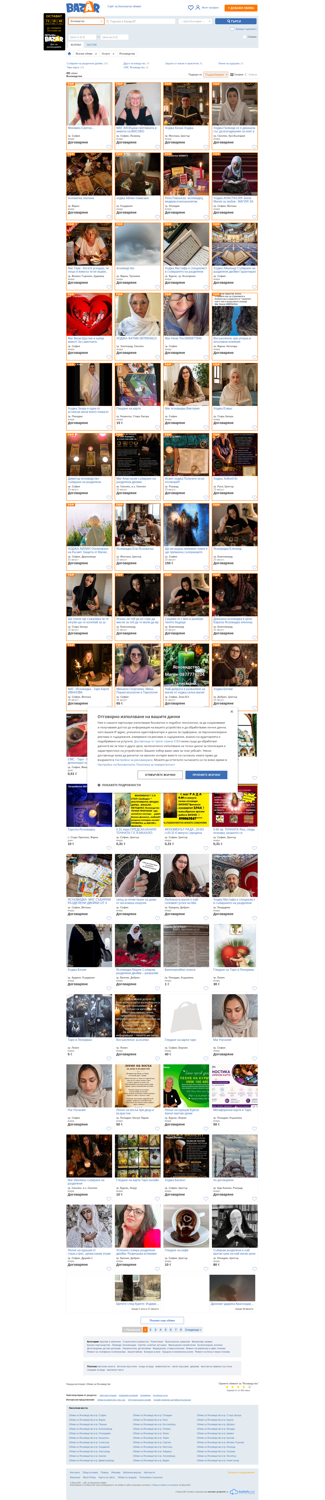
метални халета (106, 1366)
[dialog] (162, 750)
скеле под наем (180, 1366)
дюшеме (194, 1366)
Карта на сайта (107, 1477)
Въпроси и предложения (241, 1472)
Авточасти (149, 1472)
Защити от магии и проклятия (184, 63)
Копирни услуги (152, 1352)
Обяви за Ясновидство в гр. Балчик (215, 1438)
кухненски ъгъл (160, 1395)
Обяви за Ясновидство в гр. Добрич (216, 1424)
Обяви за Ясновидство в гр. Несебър (216, 1456)
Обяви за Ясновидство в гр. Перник (88, 1424)
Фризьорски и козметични (182, 1345)
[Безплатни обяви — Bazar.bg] (83, 7)
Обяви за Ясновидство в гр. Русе (150, 1420)
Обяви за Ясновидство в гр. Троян (151, 1433)
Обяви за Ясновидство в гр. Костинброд (154, 1424)
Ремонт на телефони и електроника (106, 1352)
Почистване (156, 1341)
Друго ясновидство (136, 63)
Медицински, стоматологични (168, 1348)
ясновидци (145, 1395)
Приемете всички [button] (206, 775)
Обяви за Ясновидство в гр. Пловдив (152, 1415)
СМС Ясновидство (136, 67)
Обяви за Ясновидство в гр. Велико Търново (220, 1442)
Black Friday (89, 1477)
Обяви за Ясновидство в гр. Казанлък (89, 1438)
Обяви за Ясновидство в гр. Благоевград (90, 1429)
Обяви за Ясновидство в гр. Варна (87, 1420)
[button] (119, 785)
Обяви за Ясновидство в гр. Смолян (152, 1442)
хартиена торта (115, 1370)
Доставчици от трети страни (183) (157, 741)
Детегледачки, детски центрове (104, 1348)
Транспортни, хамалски (177, 1341)
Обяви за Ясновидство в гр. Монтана (152, 1447)
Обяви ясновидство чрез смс (111, 1400)
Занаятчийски (134, 1352)
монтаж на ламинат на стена (216, 1366)
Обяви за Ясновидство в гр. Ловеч (151, 1438)
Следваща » (193, 1329)
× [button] (231, 711)
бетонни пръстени (127, 1366)
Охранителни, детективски (136, 1348)
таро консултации (107, 1395)
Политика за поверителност (155, 764)
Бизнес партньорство (98, 1345)
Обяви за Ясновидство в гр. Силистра (89, 1442)
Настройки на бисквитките (116, 764)
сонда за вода (146, 1366)
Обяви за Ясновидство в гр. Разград (216, 1447)
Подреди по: (195, 74)
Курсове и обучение (110, 1341)
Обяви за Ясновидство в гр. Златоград (89, 1451)
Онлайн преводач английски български (172, 1400)
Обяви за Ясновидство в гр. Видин (151, 1460)
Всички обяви (84, 53)
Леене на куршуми (230, 63)
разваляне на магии (128, 1395)
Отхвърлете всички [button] (160, 775)
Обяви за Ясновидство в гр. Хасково (216, 1451)
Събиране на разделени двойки (87, 63)
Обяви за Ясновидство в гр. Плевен (152, 1429)
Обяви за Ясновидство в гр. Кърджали (89, 1447)
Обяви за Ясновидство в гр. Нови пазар (218, 1460)
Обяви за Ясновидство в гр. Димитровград (91, 1460)
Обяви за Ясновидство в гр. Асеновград (154, 1456)
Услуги (106, 53)
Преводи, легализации (124, 1345)
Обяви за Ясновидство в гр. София (87, 1415)
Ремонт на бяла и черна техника (212, 1352)
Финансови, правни (202, 1341)
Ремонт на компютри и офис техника (205, 1348)
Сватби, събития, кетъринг (152, 1345)
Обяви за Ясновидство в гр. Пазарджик (90, 1433)
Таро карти (75, 67)
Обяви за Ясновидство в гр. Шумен (215, 1433)
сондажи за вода (96, 1370)
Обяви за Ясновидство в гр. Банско (87, 1456)
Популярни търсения (151, 1477)
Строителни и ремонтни (136, 1341)
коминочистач (162, 1366)
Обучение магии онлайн (139, 1400)
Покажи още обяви (162, 1320)
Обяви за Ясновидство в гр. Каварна (152, 1451)
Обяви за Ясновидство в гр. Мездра (216, 1429)
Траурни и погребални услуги (177, 1352)
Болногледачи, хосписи (209, 1345)
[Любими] (191, 7)
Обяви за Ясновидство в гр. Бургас (215, 1420)
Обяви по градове (127, 1477)
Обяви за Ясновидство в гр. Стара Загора (219, 1415)
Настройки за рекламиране (134, 760)
